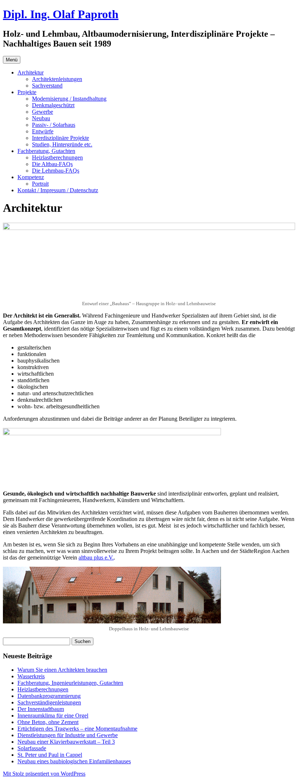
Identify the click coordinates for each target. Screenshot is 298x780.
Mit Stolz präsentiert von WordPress (44, 774)
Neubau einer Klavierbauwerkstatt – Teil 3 (66, 742)
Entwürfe (42, 131)
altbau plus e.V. (96, 557)
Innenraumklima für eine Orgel (52, 715)
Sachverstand (47, 85)
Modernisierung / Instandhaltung (69, 99)
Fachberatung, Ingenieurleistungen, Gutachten (70, 683)
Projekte (26, 92)
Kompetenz (30, 177)
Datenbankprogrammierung (49, 696)
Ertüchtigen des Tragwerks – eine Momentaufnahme (77, 729)
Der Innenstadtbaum (40, 709)
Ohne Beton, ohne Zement (47, 722)
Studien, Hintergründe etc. (62, 144)
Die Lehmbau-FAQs (55, 170)
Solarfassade (31, 748)
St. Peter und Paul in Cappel (49, 755)
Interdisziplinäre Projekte (60, 138)
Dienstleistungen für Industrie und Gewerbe (67, 735)
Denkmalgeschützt (53, 105)
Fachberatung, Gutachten (46, 151)
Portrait (40, 184)
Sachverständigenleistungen (49, 702)
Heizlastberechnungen (57, 157)
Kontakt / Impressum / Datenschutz (57, 190)
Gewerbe (42, 112)
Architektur (30, 72)
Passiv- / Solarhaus (53, 125)
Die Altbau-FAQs (52, 164)
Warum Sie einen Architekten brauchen (62, 670)
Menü (11, 59)
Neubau (41, 118)
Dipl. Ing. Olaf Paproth (60, 14)
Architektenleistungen (57, 79)
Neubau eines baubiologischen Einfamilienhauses (74, 761)
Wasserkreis (31, 676)
